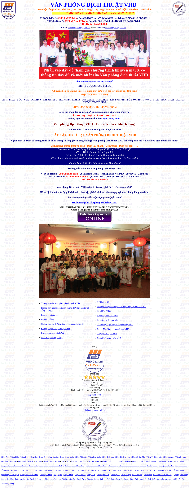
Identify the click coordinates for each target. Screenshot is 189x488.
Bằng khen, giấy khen (99, 470)
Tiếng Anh (5, 457)
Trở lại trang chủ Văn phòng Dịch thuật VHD (94, 202)
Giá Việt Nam (152, 466)
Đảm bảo (91, 461)
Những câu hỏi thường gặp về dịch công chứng (62, 324)
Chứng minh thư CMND (29, 475)
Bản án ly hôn (16, 470)
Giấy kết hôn (68, 475)
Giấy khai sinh (80, 475)
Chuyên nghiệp (150, 461)
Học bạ (176, 475)
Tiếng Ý (150, 457)
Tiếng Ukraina (53, 457)
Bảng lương (52, 470)
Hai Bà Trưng (48, 461)
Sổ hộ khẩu (91, 475)
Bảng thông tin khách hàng (109, 320)
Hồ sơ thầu (148, 475)
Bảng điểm (43, 470)
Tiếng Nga (33, 457)
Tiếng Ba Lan (180, 457)
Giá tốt (104, 461)
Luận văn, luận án (22, 479)
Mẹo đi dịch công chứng (52, 337)
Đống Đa (119, 461)
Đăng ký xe (58, 475)
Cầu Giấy (127, 461)
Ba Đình (38, 461)
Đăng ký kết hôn (46, 475)
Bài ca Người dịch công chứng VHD (113, 329)
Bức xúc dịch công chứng (52, 333)
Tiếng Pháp (14, 457)
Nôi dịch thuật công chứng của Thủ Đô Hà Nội (46, 466)
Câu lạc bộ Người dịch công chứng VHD (115, 324)
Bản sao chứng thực (29, 470)
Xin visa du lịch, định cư (96, 479)
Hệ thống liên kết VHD (107, 315)
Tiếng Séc (42, 457)
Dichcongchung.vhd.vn (115, 27)
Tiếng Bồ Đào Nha (138, 457)
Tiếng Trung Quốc (67, 457)
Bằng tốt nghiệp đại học (162, 470)
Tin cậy (111, 461)
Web (84, 479)
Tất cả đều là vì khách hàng (96, 466)
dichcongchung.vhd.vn (95, 410)
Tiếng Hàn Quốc (94, 457)
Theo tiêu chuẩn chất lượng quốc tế (132, 466)
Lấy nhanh (22, 461)
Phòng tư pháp (137, 461)
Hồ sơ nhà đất (137, 475)
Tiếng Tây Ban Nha (122, 457)
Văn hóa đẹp (113, 466)
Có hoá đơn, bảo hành (166, 461)
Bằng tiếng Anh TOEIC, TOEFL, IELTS (137, 470)
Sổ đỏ (47, 479)
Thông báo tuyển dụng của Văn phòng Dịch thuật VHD (121, 306)
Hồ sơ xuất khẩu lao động (162, 475)
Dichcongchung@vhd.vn (79, 27)
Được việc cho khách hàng (75, 466)
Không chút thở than (166, 466)
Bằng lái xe (85, 470)
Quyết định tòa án (36, 479)
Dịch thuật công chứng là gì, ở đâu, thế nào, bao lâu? (126, 479)
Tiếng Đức (24, 457)
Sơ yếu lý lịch (56, 479)
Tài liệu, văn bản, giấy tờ (71, 479)
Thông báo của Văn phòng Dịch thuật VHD (60, 303)
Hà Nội (57, 461)
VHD (63, 461)
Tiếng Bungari (168, 457)
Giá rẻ (98, 461)
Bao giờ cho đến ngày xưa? (109, 338)
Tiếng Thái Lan (108, 457)
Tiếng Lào (158, 457)
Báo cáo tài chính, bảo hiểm (68, 470)
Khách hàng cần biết (50, 315)
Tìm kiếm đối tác (104, 311)
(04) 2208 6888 (94, 395)
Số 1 (68, 461)
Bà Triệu (31, 461)
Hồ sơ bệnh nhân (103, 475)
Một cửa (74, 461)
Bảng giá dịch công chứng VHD (55, 328)
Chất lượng (83, 461)
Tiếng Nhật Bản (81, 457)
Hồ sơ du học (126, 475)
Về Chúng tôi (103, 302)
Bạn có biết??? (47, 319)
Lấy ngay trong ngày (9, 461)
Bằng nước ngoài (114, 470)
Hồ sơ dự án (115, 475)
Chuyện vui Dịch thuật (107, 333)
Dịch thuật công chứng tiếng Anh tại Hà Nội (164, 479)
